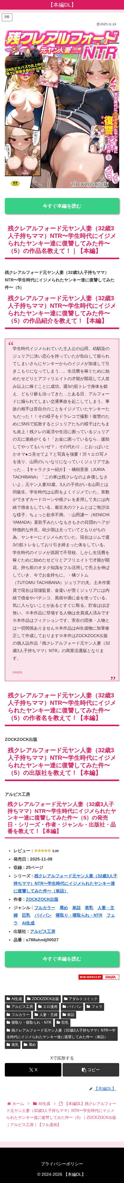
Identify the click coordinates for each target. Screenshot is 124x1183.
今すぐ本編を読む (62, 205)
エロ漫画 (50, 1007)
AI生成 (28, 923)
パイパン (43, 915)
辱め (64, 907)
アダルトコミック (83, 999)
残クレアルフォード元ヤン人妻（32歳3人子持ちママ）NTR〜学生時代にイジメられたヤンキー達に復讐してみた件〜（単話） (65, 883)
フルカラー (44, 907)
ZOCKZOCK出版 (42, 899)
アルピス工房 (42, 931)
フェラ (96, 1007)
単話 (76, 907)
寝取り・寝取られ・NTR (79, 915)
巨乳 (26, 915)
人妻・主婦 (48, 1015)
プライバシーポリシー (62, 1163)
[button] (91, 1070)
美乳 (89, 907)
